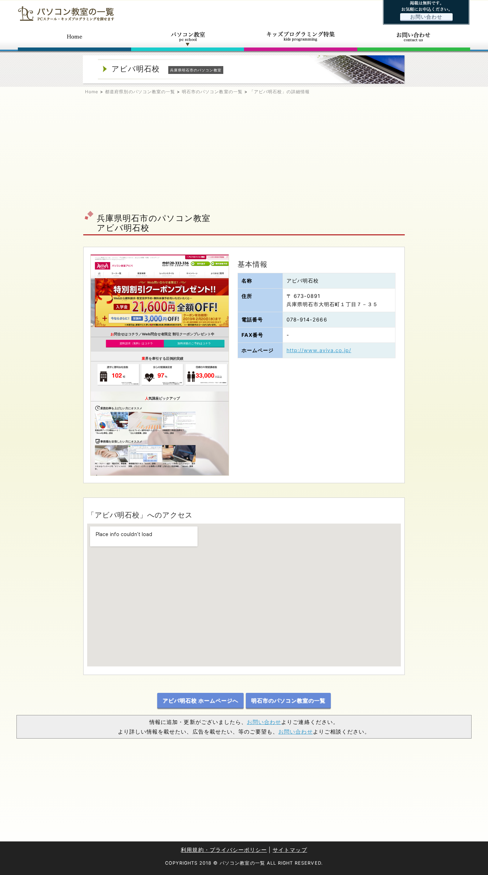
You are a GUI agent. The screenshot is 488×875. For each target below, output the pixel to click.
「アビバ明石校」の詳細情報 (279, 91)
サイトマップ (290, 849)
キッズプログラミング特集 (300, 38)
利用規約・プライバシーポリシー (224, 849)
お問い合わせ (426, 17)
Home (91, 91)
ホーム (74, 38)
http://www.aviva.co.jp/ (319, 350)
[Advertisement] (244, 156)
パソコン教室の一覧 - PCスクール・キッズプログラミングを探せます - (66, 13)
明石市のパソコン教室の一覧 (212, 91)
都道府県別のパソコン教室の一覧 (140, 91)
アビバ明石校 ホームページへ (201, 700)
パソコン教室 (187, 38)
